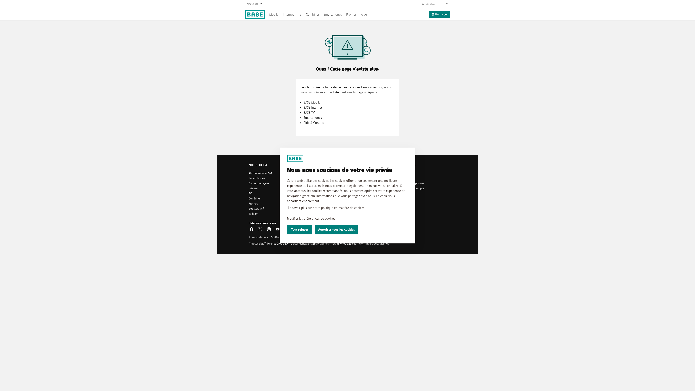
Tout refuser (299, 230)
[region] (347, 195)
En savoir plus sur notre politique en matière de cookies (326, 208)
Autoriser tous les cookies (336, 230)
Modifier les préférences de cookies (311, 218)
